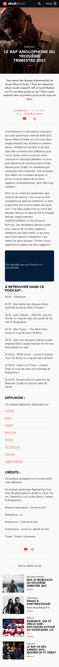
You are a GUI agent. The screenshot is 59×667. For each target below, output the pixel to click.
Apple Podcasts (14, 461)
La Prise (9, 410)
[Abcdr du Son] (14, 5)
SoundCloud (12, 446)
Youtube (10, 454)
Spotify (9, 439)
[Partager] (34, 118)
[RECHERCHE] (39, 4)
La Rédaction (21, 110)
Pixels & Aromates (33, 114)
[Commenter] (25, 118)
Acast (8, 417)
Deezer (9, 425)
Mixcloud (10, 432)
